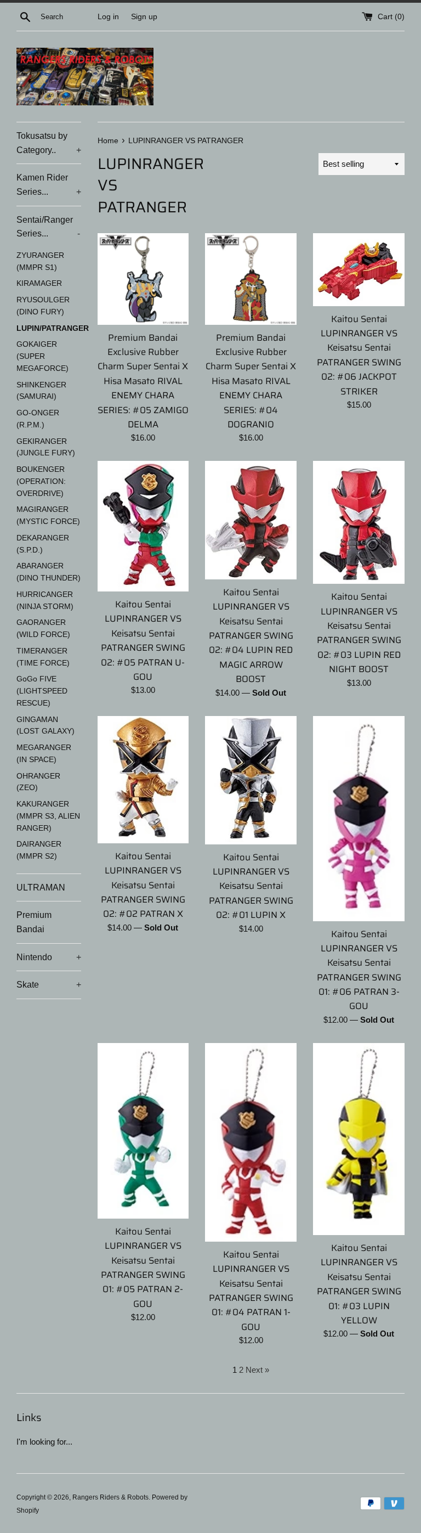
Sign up (144, 17)
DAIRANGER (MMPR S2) (38, 850)
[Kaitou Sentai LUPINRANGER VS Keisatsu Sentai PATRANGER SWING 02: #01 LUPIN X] (251, 780)
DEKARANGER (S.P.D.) (42, 544)
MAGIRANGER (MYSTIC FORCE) (48, 515)
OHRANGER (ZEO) (38, 782)
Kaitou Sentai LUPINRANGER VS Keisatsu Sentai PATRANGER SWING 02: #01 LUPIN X (251, 886)
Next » (257, 1369)
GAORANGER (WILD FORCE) (43, 628)
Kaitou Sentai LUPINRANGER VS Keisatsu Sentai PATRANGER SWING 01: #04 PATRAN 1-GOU (251, 1290)
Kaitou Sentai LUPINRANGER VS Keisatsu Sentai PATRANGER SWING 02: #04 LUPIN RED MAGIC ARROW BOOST (251, 635)
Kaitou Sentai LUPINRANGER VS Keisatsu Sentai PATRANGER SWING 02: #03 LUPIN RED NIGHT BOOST (359, 632)
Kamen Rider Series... (48, 184)
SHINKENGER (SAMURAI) (41, 391)
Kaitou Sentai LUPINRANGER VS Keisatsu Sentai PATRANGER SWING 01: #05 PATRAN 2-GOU (143, 1267)
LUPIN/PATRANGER (48, 328)
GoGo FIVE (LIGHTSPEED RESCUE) (41, 691)
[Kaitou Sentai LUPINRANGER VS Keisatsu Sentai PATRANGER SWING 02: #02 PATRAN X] (143, 779)
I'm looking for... (44, 1441)
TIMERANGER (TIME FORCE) (43, 657)
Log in (108, 17)
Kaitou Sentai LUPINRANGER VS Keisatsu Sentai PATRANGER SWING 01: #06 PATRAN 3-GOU (359, 970)
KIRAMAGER (39, 283)
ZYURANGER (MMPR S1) (40, 261)
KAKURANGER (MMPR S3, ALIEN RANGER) (48, 816)
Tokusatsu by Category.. (48, 143)
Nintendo (48, 957)
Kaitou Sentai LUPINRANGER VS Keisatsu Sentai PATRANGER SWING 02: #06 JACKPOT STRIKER (359, 355)
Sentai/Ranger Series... (48, 227)
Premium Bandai (34, 922)
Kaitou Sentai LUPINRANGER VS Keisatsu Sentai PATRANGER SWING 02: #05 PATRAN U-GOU (143, 640)
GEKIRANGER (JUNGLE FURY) (45, 447)
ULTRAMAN (40, 887)
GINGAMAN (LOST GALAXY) (45, 725)
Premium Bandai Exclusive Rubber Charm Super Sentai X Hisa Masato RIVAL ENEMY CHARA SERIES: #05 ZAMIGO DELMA (143, 380)
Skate (48, 984)
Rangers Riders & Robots (110, 1497)
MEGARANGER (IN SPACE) (43, 753)
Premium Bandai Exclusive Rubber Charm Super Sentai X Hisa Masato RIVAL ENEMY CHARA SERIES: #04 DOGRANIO (251, 380)
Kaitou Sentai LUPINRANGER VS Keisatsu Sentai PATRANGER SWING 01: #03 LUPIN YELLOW (359, 1284)
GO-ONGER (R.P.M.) (37, 419)
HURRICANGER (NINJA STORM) (44, 600)
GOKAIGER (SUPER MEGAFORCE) (42, 356)
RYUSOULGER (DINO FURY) (43, 306)
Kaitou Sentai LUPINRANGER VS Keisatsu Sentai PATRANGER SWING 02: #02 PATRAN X (143, 885)
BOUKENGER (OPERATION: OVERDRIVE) (41, 481)
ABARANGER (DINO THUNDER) (48, 572)
